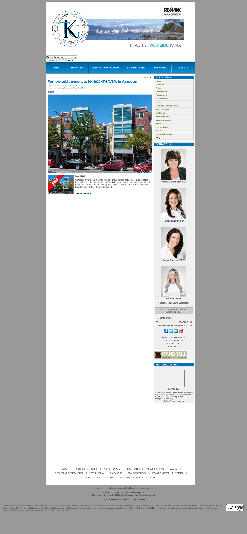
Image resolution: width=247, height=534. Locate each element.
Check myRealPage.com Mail (114, 499)
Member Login (162, 127)
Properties (160, 85)
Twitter (158, 123)
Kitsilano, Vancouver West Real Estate (71, 88)
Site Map (159, 131)
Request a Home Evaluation (167, 106)
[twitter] (171, 332)
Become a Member (163, 120)
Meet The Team (162, 109)
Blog (158, 138)
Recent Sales (161, 95)
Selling (158, 102)
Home (158, 81)
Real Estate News (163, 116)
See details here (83, 193)
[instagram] (181, 332)
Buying (158, 88)
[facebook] (166, 332)
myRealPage (138, 492)
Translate (69, 60)
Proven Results (162, 92)
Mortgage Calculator (164, 134)
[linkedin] (176, 332)
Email (162, 318)
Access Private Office (136, 499)
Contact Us (160, 113)
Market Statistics (163, 99)
